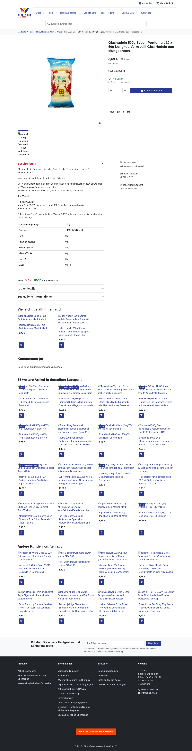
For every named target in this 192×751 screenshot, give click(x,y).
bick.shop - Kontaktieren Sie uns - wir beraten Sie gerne (74, 709)
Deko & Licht (127, 13)
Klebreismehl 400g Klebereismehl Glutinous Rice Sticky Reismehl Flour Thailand (36, 519)
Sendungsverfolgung (108, 671)
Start (38, 13)
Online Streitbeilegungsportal (72, 702)
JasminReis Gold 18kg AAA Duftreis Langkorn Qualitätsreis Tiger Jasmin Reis (34, 480)
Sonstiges (146, 13)
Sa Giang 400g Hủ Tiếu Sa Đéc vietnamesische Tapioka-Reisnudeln (114, 476)
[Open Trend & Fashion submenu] (79, 12)
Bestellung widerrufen (96, 731)
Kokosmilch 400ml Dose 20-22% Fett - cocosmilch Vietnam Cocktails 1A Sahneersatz (35, 568)
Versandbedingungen (68, 671)
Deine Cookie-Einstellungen (112, 684)
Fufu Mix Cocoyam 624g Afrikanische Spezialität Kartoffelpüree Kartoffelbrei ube (74, 519)
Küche (111, 13)
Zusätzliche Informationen (35, 296)
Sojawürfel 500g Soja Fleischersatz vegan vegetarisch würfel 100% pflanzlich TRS (155, 441)
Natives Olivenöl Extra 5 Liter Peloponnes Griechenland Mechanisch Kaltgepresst (113, 607)
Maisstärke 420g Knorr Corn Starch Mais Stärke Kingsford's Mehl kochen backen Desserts (114, 402)
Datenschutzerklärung (69, 693)
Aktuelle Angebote (27, 671)
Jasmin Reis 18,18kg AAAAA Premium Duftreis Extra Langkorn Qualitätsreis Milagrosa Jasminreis (76, 402)
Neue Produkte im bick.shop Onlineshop (32, 677)
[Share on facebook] (118, 112)
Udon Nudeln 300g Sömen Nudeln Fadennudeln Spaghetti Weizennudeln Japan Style (74, 331)
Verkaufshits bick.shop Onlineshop (35, 683)
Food (50, 13)
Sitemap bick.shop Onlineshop (73, 715)
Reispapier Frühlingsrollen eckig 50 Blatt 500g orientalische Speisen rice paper (155, 480)
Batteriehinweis (65, 698)
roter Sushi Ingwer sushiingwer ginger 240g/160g (74, 563)
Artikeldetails (26, 288)
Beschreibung (27, 163)
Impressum (63, 675)
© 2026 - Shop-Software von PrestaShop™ (96, 746)
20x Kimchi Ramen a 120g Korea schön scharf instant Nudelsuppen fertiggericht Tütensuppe (76, 480)
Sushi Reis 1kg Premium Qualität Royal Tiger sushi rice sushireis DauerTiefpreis (35, 607)
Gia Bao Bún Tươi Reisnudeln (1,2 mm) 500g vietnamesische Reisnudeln (34, 402)
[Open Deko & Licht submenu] (137, 12)
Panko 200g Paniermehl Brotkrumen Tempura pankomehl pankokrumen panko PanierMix (75, 441)
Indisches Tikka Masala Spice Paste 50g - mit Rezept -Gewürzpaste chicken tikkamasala (156, 568)
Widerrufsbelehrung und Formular (74, 680)
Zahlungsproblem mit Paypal (72, 689)
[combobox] (96, 24)
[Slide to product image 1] (23, 143)
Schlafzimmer (90, 13)
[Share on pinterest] (128, 112)
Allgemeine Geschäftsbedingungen (75, 684)
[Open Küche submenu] (117, 12)
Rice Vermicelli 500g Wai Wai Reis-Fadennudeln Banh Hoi (33, 436)
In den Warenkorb (151, 90)
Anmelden (103, 675)
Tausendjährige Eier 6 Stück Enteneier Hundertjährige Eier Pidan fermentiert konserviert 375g (76, 607)
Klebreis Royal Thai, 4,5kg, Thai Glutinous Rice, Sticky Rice (155, 514)
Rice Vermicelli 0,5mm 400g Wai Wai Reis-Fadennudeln (115, 436)
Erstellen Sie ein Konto (109, 680)
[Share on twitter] (123, 112)
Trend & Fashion (68, 13)
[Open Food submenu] (56, 12)
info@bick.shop (149, 693)
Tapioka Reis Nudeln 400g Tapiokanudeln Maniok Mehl (33, 326)
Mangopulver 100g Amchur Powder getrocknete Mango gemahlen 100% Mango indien (114, 568)
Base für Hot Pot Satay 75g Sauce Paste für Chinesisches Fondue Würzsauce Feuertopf (156, 607)
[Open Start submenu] (43, 12)
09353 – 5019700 (150, 689)
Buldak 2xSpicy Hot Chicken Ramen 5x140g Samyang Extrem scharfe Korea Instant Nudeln (155, 402)
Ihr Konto (103, 664)
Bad (102, 13)
